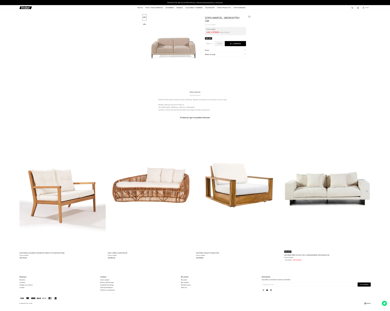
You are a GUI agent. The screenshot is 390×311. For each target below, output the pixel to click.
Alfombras (170, 8)
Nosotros (22, 280)
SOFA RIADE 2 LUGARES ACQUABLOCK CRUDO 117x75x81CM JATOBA (42, 253)
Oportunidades (239, 8)
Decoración (209, 8)
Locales (22, 287)
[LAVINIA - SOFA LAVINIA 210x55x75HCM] (151, 185)
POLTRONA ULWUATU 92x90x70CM (207, 253)
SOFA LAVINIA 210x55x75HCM (117, 253)
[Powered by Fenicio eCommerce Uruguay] (367, 303)
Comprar (237, 44)
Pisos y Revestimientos (154, 8)
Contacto (22, 282)
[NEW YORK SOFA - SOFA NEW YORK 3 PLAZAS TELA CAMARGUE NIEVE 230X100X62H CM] (327, 185)
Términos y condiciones (107, 290)
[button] (23, 2)
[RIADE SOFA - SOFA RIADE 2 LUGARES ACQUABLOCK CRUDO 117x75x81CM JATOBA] (63, 185)
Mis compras (185, 282)
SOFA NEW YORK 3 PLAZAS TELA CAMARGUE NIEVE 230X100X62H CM (306, 255)
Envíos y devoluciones (107, 282)
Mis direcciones (186, 285)
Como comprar (104, 280)
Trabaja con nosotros (26, 285)
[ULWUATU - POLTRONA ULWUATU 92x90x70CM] (239, 185)
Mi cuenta (184, 280)
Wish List (184, 287)
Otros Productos (224, 8)
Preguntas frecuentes (107, 285)
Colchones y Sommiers (194, 8)
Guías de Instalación (106, 287)
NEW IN (140, 8)
